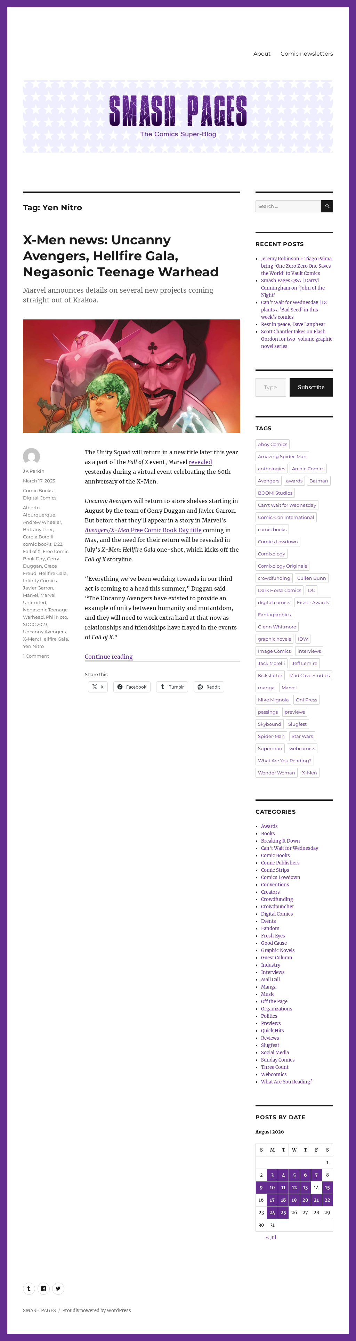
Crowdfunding (277, 899)
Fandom (270, 929)
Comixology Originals (282, 566)
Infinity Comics (40, 580)
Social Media (275, 1053)
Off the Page (274, 1002)
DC (311, 590)
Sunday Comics (278, 1060)
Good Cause (274, 943)
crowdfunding (274, 578)
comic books (37, 544)
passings (268, 712)
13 (305, 1187)
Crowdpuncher (277, 907)
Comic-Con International (286, 517)
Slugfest (297, 724)
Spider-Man (271, 736)
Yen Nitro (33, 646)
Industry (270, 965)
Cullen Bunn (311, 578)
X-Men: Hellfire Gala (45, 639)
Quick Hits (272, 1031)
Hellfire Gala (53, 573)
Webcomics (274, 1075)
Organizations (276, 1009)
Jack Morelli (271, 663)
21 (316, 1200)
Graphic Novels (278, 950)
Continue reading (109, 656)
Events (268, 921)
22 (327, 1200)
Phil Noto (56, 617)
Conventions (275, 885)
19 (294, 1200)
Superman (270, 748)
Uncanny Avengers (44, 631)
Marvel (30, 595)
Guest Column (276, 958)
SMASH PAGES (39, 1311)
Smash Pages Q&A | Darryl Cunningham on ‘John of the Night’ (293, 288)
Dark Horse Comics (279, 590)
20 (305, 1200)
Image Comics (274, 651)
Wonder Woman (276, 772)
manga (266, 687)
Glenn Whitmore (277, 626)
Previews (271, 1023)
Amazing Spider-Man (282, 456)
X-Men (309, 772)
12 (294, 1187)
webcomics (302, 748)
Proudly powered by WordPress (96, 1311)
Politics (269, 1016)
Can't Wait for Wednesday (287, 505)
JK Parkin (33, 471)
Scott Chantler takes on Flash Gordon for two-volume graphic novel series (296, 339)
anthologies (271, 468)
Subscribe (311, 387)
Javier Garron (38, 588)
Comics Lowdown (278, 541)
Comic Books (37, 490)
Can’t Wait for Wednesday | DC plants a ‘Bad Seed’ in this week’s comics (294, 310)
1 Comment (36, 656)
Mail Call (270, 980)
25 (283, 1213)
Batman (318, 480)
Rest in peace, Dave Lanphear (293, 324)
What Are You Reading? (285, 760)
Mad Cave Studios (309, 675)
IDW (303, 639)
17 (272, 1200)
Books (268, 834)
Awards (269, 826)
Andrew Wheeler (42, 522)
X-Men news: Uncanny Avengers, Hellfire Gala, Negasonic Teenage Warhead (121, 255)
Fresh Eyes (273, 936)
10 (272, 1187)
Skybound (269, 724)
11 (283, 1187)
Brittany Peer (38, 529)
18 (283, 1200)
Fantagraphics (274, 614)
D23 (58, 544)
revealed (200, 461)
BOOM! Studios (275, 493)
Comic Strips (275, 870)
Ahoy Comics (272, 444)
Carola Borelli (38, 536)
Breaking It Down (280, 841)
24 (272, 1213)
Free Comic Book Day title (143, 530)
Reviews (270, 1038)
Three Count (275, 1067)
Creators (270, 892)
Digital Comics (39, 498)
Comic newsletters (307, 53)
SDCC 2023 (35, 624)
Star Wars (302, 736)
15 (327, 1187)
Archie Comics (308, 468)
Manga (268, 987)
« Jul (271, 1238)
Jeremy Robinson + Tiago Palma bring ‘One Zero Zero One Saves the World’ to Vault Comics (296, 266)
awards (294, 480)
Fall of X (32, 551)
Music (268, 994)
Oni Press (306, 699)
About (262, 53)
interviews (309, 651)
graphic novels (274, 639)
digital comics (274, 602)
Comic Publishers (280, 863)
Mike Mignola (273, 699)
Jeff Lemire (304, 663)
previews (295, 712)
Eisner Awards (313, 602)
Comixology (271, 553)
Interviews (273, 972)
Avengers (268, 480)
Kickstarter (270, 675)
